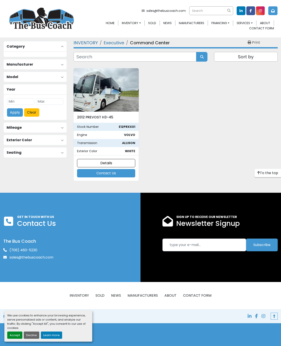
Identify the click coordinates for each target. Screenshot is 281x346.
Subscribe (261, 244)
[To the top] (274, 316)
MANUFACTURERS (191, 23)
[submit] (228, 10)
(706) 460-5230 (23, 250)
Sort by (246, 57)
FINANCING (219, 23)
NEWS (167, 23)
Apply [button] (15, 112)
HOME (110, 23)
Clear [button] (31, 112)
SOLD (152, 23)
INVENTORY (130, 23)
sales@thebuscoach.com (166, 11)
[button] (131, 23)
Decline (31, 335)
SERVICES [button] (243, 23)
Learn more (51, 335)
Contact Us (106, 173)
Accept (15, 335)
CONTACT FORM (261, 28)
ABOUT (265, 23)
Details (106, 163)
